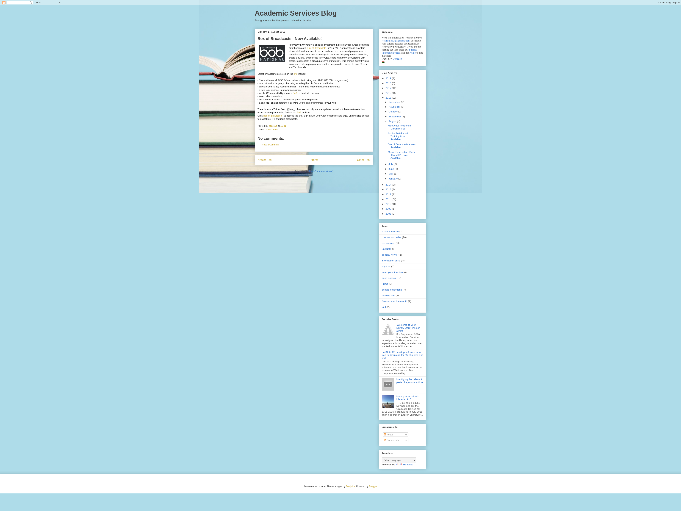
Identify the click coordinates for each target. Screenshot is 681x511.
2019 (389, 78)
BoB (295, 93)
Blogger (373, 486)
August (393, 121)
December (395, 102)
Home (315, 159)
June (392, 168)
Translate (408, 464)
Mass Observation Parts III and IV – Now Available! (401, 155)
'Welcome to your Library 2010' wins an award (408, 327)
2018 (389, 83)
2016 (389, 93)
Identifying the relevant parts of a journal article (409, 381)
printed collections (392, 289)
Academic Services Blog (296, 13)
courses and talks (391, 237)
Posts (389, 434)
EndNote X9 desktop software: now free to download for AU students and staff (402, 355)
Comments (392, 440)
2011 (389, 199)
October (393, 111)
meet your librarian (392, 272)
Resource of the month (394, 301)
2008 (389, 213)
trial (384, 307)
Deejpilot (350, 486)
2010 (389, 204)
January (393, 178)
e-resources (272, 129)
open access (389, 278)
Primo (412, 52)
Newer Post (265, 159)
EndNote (386, 248)
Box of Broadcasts (316, 48)
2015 (389, 97)
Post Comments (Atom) (321, 171)
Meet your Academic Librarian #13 (399, 127)
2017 (389, 88)
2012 (389, 194)
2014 (389, 184)
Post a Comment (270, 144)
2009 (389, 208)
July (391, 164)
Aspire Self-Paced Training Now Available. (398, 136)
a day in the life (390, 231)
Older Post (363, 159)
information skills (391, 260)
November (395, 106)
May (391, 173)
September (395, 116)
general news (389, 254)
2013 (389, 189)
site (295, 74)
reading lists (388, 295)
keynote (386, 266)
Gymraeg (397, 58)
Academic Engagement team (396, 40)
